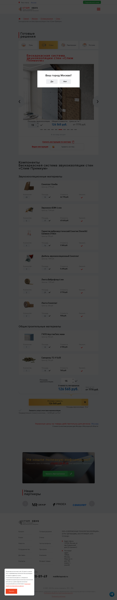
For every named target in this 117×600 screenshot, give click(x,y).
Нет (65, 81)
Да (52, 81)
